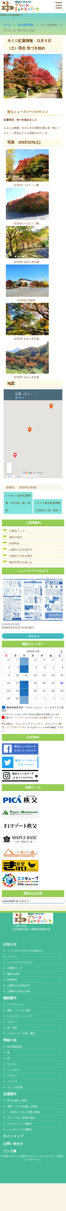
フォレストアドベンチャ (29, 723)
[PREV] (5, 651)
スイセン (12, 1064)
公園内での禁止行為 (18, 991)
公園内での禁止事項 (20, 555)
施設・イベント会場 (18, 1010)
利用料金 (14, 543)
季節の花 (9, 1040)
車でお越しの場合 (17, 1100)
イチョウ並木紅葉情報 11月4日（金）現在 (18, 503)
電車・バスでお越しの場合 (22, 1106)
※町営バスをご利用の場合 (23, 1112)
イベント (12, 956)
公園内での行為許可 (20, 549)
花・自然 (12, 1027)
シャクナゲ (13, 1069)
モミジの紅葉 (14, 1087)
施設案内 (9, 998)
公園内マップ (17, 530)
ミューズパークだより (20, 962)
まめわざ (24, 900)
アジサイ (12, 1075)
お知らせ (9, 944)
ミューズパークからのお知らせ (25, 950)
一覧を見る (33, 636)
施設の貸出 (15, 537)
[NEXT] (60, 651)
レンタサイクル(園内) (19, 1129)
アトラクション (16, 1004)
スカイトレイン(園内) (19, 1123)
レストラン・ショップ (20, 1015)
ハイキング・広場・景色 (21, 1033)
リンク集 (9, 1151)
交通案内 (9, 1094)
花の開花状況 (14, 1046)
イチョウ (12, 1081)
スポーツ (12, 1021)
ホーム (7, 24)
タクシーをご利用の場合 (21, 1117)
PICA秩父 (7, 723)
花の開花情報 (25, 24)
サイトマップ (13, 1136)
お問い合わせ (13, 1143)
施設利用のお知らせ (20, 562)
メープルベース (15, 727)
